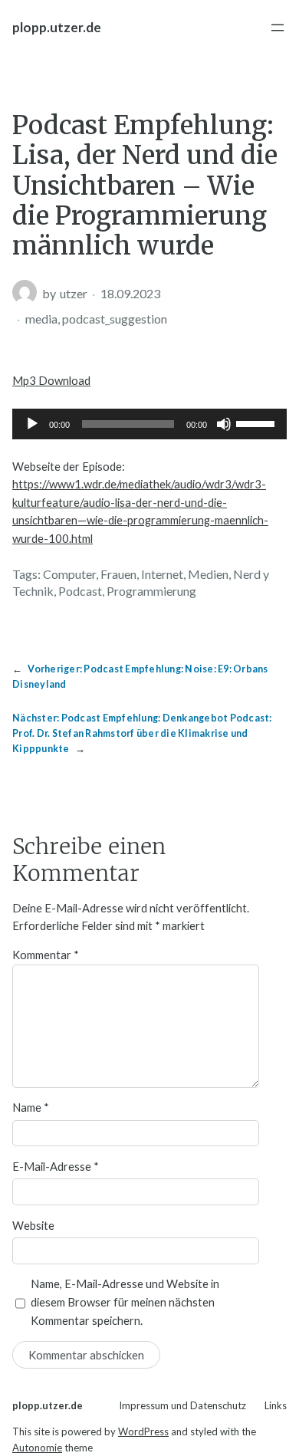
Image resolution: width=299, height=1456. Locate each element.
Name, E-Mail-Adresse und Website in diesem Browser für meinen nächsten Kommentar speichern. (125, 1301)
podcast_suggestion (114, 318)
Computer (69, 574)
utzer (73, 293)
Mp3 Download (51, 380)
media (41, 318)
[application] (149, 424)
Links (275, 1405)
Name (30, 1107)
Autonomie (37, 1447)
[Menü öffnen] (277, 27)
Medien (208, 574)
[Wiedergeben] (32, 424)
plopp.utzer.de (56, 27)
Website (33, 1225)
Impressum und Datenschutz (182, 1405)
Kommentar (45, 954)
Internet (162, 574)
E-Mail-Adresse (55, 1166)
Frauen (118, 574)
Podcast (80, 590)
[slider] (257, 422)
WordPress (143, 1431)
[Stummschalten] (224, 424)
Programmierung (151, 590)
